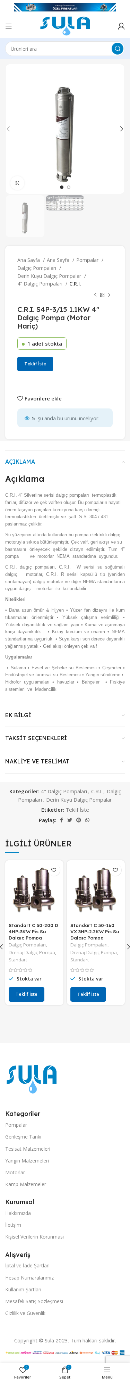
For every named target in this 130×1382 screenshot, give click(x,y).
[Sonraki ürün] (109, 294)
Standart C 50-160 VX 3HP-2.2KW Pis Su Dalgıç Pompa (94, 931)
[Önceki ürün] (95, 294)
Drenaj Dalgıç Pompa (32, 952)
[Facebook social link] (61, 820)
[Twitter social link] (69, 820)
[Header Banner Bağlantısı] (54, 7)
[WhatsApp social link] (87, 820)
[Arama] (117, 49)
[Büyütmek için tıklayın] (17, 183)
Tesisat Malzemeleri (27, 1148)
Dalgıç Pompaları (37, 268)
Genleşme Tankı (23, 1136)
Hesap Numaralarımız (29, 1277)
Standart (18, 960)
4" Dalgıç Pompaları (40, 283)
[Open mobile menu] (9, 26)
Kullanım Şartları (23, 1289)
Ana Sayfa (29, 260)
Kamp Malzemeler (25, 1184)
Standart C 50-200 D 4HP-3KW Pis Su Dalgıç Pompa (33, 931)
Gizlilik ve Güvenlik (25, 1313)
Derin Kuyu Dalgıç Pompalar (50, 276)
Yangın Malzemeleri (27, 1160)
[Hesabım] (121, 26)
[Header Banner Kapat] (121, 7)
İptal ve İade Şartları (27, 1265)
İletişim (13, 1225)
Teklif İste (35, 364)
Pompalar (88, 260)
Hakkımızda (18, 1213)
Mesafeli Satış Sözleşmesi (34, 1301)
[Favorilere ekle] (54, 870)
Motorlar (15, 1172)
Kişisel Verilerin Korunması (34, 1236)
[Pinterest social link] (78, 820)
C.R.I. (75, 283)
